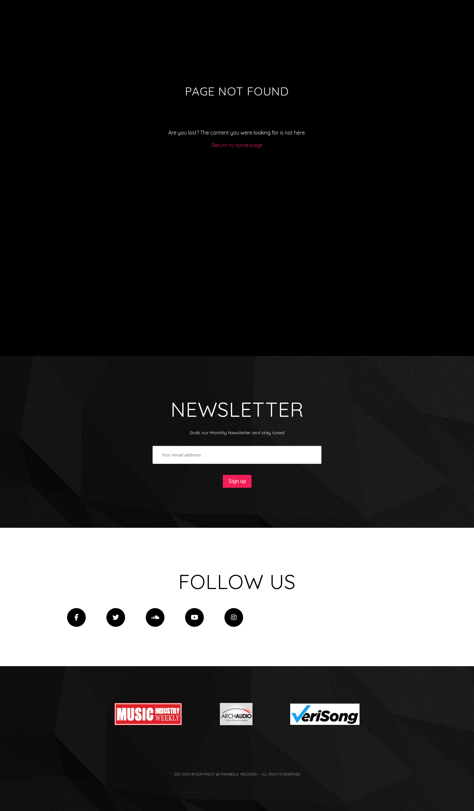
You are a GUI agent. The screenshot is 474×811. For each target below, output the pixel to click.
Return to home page (237, 145)
